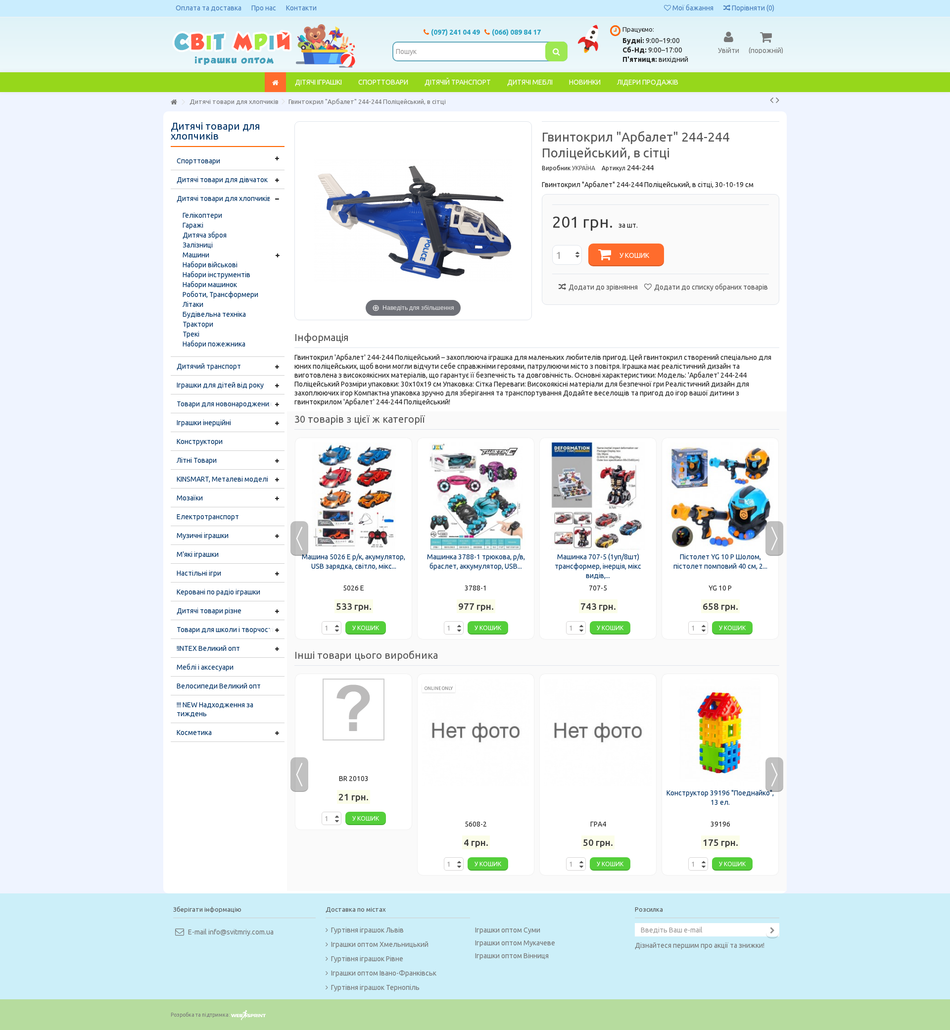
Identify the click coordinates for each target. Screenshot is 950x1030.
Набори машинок (210, 285)
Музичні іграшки (203, 536)
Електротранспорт (208, 517)
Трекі (191, 334)
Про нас (263, 8)
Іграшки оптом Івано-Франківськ (383, 973)
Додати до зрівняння (603, 287)
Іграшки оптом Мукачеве (515, 943)
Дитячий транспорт (209, 366)
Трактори (198, 324)
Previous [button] (299, 538)
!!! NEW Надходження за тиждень (215, 709)
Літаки (193, 304)
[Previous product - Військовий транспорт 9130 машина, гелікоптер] (771, 100)
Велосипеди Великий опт (219, 686)
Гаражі (193, 225)
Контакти (301, 8)
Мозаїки (190, 498)
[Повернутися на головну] (174, 102)
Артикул (613, 168)
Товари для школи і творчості (225, 630)
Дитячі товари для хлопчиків (224, 198)
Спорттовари (198, 161)
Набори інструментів (216, 275)
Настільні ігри (199, 573)
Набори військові (210, 265)
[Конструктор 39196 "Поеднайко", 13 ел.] (720, 732)
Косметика (194, 732)
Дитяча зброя (205, 235)
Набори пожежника (214, 344)
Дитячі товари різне (209, 611)
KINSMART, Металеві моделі (222, 479)
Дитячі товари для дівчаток (222, 180)
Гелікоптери (202, 215)
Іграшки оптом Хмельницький (379, 944)
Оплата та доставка (208, 8)
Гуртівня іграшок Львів (367, 930)
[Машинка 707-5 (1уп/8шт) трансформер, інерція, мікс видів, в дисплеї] (598, 496)
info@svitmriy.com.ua (241, 932)
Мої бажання (692, 8)
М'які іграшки (198, 554)
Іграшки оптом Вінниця (512, 956)
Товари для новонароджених (225, 404)
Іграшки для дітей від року (220, 385)
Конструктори (200, 441)
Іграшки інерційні (204, 423)
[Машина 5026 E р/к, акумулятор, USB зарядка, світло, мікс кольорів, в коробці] (353, 496)
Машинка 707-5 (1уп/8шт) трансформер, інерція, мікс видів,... (598, 566)
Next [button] (774, 538)
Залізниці (198, 245)
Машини (196, 255)
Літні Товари (197, 460)
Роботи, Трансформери (220, 294)
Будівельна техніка (214, 314)
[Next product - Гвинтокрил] (777, 100)
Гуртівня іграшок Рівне (367, 959)
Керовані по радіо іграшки (218, 592)
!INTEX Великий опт (208, 648)
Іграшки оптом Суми (507, 930)
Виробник (556, 168)
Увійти (728, 50)
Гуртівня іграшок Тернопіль (375, 987)
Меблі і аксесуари (205, 667)
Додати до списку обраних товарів (711, 287)
